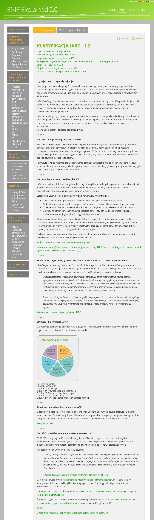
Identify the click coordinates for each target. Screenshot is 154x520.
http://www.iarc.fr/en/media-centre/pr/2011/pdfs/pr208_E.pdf (79, 474)
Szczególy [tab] (66, 30)
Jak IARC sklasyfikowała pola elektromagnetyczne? (62, 71)
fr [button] (149, 1)
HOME (112, 9)
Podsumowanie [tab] (45, 30)
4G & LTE (16, 128)
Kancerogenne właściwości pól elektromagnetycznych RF (91, 479)
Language (134, 2)
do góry (40, 134)
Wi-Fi (14, 137)
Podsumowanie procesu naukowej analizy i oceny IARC (64, 242)
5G (13, 131)
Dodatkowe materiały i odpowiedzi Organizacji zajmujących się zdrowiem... (74, 512)
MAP (122, 9)
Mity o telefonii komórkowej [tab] (17, 219)
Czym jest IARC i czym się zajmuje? (54, 51)
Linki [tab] (81, 30)
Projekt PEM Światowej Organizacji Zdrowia (18, 54)
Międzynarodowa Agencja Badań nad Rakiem (20, 64)
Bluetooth (17, 144)
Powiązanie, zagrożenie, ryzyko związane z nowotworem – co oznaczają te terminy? (78, 61)
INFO (131, 9)
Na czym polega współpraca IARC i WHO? (58, 54)
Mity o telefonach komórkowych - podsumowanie (19, 231)
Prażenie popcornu (16, 249)
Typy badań (17, 175)
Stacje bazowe (19, 110)
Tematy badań (19, 178)
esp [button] (143, 1)
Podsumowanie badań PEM (19, 165)
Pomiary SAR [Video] (18, 209)
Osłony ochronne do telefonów (18, 241)
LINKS (142, 9)
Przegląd (16, 86)
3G (13, 125)
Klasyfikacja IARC (46, 423)
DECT (14, 147)
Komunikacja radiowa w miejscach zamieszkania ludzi (18, 95)
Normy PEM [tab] (15, 185)
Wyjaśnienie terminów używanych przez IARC (59, 312)
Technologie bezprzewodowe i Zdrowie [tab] (17, 77)
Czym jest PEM (17, 29)
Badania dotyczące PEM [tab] (17, 156)
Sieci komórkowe (17, 106)
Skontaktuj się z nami (17, 266)
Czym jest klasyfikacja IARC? (51, 64)
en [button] (140, 1)
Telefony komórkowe (17, 115)
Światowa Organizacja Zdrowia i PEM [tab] (16, 39)
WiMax (15, 134)
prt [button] (146, 1)
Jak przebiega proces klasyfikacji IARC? (56, 58)
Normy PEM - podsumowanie (19, 194)
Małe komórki (18, 140)
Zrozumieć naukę (17, 171)
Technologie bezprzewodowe (20, 121)
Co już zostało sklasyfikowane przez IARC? (58, 68)
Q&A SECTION (16, 274)
